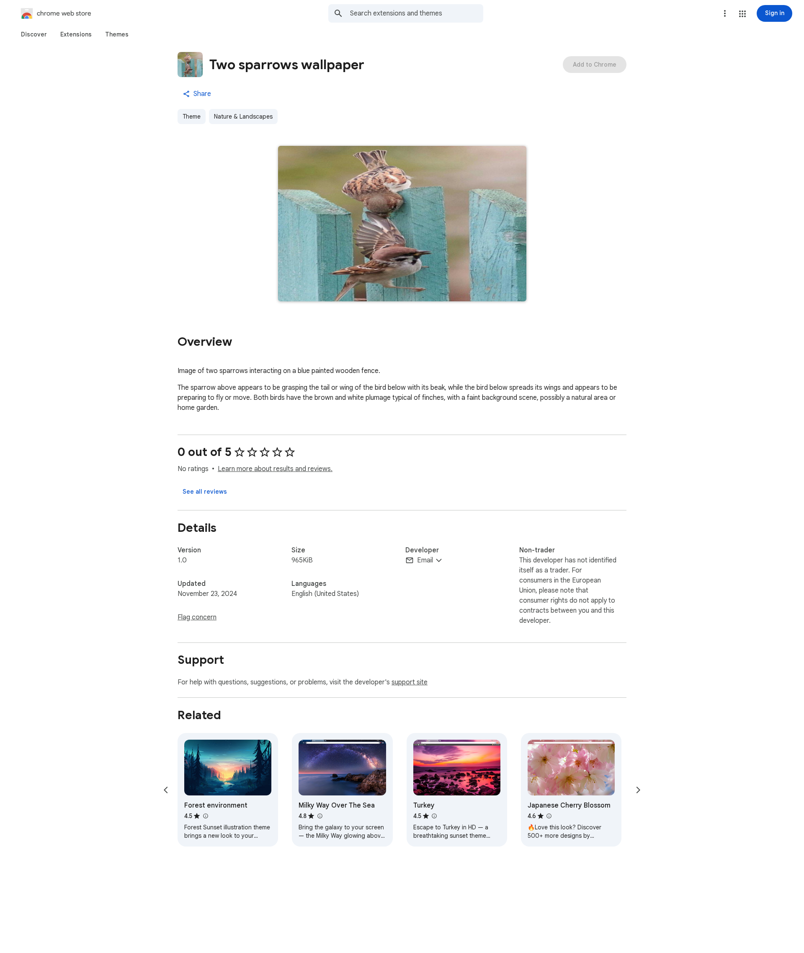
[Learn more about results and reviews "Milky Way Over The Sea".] (319, 816)
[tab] (34, 34)
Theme (192, 116)
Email (425, 560)
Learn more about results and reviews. (275, 469)
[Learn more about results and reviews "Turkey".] (434, 816)
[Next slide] (638, 790)
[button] (742, 13)
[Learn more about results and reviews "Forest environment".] (205, 816)
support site (410, 682)
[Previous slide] (165, 790)
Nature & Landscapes (243, 116)
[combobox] (416, 13)
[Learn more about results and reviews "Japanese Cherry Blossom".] (549, 816)
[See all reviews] (205, 492)
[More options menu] (724, 13)
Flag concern (197, 617)
